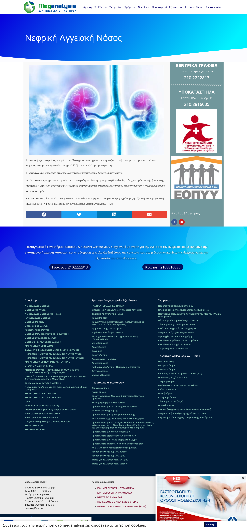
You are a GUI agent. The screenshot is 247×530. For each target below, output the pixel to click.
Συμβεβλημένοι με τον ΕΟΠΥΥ (174, 348)
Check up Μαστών (34, 321)
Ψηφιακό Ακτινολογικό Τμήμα (108, 313)
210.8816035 (196, 104)
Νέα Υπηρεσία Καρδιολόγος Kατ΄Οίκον (178, 320)
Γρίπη (27, 401)
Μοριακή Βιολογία (101, 375)
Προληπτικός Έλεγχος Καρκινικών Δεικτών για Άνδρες (53, 353)
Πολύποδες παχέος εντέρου (172, 377)
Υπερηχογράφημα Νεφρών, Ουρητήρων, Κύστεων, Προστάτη (118, 397)
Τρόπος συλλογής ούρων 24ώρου (109, 451)
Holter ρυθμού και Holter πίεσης (41, 417)
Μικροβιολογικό (100, 343)
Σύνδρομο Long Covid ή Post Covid (43, 383)
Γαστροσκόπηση (167, 365)
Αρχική (87, 7)
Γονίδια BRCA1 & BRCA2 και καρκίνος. (178, 385)
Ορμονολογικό (99, 355)
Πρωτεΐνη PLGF (166, 405)
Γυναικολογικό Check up (38, 317)
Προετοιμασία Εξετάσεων (167, 7)
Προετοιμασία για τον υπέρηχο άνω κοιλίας (114, 406)
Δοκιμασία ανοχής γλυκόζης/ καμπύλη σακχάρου (118, 418)
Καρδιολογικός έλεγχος (37, 329)
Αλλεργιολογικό (100, 363)
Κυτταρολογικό (100, 371)
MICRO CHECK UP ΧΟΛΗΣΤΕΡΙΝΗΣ (43, 397)
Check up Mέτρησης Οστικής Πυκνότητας (47, 333)
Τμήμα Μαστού (100, 317)
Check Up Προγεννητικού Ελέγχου (43, 341)
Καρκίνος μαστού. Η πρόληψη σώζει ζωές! (180, 373)
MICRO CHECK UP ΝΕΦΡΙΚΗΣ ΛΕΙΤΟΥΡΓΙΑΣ (47, 361)
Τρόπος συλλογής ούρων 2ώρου (108, 455)
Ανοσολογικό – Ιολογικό (104, 359)
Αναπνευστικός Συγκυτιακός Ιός (42, 405)
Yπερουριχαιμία (166, 381)
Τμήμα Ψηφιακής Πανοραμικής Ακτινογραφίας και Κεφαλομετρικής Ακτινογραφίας (118, 323)
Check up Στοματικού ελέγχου (41, 337)
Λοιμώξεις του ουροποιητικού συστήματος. (114, 447)
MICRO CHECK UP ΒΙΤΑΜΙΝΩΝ (40, 393)
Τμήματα (130, 7)
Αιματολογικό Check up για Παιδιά (43, 313)
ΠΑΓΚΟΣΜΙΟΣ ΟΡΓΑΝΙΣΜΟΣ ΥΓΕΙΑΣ (117, 501)
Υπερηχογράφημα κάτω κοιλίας (108, 402)
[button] (43, 214)
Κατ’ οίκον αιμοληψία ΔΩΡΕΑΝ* (174, 344)
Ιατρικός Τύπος (194, 7)
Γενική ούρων (99, 392)
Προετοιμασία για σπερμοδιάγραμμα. (111, 431)
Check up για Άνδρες (35, 309)
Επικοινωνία (213, 7)
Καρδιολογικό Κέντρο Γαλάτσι (107, 332)
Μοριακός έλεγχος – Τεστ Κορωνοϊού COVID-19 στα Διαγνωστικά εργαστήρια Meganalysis (52, 371)
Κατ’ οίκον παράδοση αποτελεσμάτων (178, 340)
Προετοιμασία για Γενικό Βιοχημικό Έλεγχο (114, 439)
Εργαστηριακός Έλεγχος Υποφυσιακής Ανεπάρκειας (185, 417)
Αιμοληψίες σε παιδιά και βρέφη (175, 336)
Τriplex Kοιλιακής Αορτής (105, 410)
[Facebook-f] (174, 222)
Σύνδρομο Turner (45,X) (170, 401)
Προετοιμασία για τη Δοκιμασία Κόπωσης (113, 414)
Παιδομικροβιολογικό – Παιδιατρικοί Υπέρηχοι (116, 367)
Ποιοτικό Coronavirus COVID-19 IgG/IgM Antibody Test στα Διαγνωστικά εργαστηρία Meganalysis (55, 377)
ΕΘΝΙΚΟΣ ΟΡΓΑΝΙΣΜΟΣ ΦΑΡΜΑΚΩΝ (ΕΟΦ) (121, 506)
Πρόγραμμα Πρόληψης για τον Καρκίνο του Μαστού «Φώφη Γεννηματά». (56, 388)
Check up (143, 7)
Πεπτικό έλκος (166, 361)
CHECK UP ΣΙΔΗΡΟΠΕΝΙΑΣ (39, 365)
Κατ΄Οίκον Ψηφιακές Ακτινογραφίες (177, 328)
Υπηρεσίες (115, 7)
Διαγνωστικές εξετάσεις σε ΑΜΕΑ (176, 332)
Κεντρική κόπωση (167, 397)
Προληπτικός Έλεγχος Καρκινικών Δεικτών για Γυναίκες (54, 357)
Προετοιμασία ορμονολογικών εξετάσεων (114, 435)
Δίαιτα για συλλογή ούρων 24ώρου (110, 459)
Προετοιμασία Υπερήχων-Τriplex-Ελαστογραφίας (117, 443)
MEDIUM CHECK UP (35, 429)
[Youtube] (182, 222)
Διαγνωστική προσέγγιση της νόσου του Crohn (182, 413)
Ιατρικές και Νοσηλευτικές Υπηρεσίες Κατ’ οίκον (50, 409)
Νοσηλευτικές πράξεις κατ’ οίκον (42, 413)
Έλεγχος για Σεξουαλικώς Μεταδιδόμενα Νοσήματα (52, 349)
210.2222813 (196, 78)
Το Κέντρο (100, 7)
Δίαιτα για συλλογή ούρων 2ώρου (109, 463)
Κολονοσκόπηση (100, 388)
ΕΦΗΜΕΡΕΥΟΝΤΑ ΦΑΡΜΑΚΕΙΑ (114, 492)
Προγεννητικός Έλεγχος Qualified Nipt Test (47, 421)
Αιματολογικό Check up (37, 305)
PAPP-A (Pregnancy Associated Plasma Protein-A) (184, 409)
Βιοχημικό (97, 351)
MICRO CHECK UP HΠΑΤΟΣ (39, 345)
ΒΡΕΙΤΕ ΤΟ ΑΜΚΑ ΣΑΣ (109, 497)
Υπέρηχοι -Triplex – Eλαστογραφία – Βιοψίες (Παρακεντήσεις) (115, 337)
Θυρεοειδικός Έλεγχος (36, 325)
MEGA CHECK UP (34, 425)
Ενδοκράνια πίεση (167, 389)
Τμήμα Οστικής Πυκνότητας (106, 328)
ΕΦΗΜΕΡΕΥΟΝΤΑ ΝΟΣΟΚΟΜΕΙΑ (115, 488)
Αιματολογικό (99, 347)
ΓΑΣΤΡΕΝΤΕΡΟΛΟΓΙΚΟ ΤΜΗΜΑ (108, 305)
